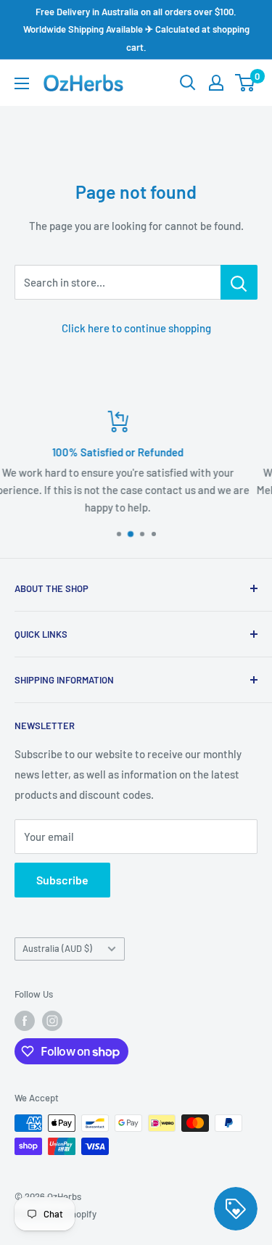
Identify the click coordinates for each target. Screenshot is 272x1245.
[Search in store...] (239, 282)
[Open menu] (22, 83)
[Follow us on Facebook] (25, 1021)
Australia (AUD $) (57, 948)
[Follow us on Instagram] (52, 1021)
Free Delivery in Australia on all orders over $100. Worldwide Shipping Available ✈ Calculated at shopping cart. (136, 29)
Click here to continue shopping (136, 327)
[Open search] (188, 83)
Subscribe (62, 880)
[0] (245, 82)
